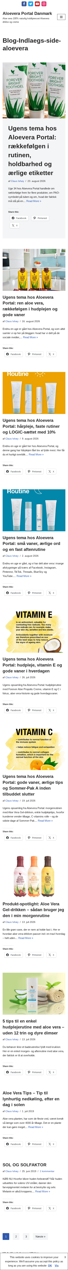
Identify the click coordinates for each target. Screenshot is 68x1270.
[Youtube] (37, 3)
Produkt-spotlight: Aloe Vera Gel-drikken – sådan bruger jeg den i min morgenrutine (33, 910)
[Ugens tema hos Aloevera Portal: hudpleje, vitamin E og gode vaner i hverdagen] (34, 632)
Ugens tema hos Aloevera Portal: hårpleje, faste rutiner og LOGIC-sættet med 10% (31, 426)
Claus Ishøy (17, 181)
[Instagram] (43, 3)
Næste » (40, 1236)
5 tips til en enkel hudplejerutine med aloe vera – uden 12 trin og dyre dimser (33, 1027)
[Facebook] (24, 3)
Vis (57, 1265)
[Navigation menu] (61, 17)
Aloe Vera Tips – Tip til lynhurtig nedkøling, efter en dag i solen (31, 1099)
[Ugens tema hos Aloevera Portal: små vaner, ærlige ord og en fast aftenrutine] (34, 510)
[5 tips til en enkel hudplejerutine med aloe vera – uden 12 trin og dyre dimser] (34, 994)
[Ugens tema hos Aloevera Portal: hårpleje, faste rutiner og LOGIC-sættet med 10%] (34, 393)
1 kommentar (47, 1171)
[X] (30, 3)
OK (50, 1265)
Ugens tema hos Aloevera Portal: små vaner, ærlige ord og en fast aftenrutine (31, 543)
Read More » (33, 201)
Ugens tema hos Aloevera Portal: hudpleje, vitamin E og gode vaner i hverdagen (32, 665)
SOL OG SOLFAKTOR (24, 1164)
